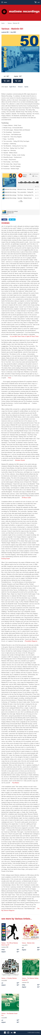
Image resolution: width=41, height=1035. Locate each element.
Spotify (26, 86)
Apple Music (12, 86)
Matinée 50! (13, 216)
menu (5, 2)
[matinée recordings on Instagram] (8, 1033)
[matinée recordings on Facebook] (5, 1033)
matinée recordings (35, 1032)
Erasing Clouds (5, 558)
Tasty (9, 377)
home (2, 23)
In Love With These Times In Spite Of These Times (24, 336)
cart (38, 2)
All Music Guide (26, 497)
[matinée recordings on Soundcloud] (11, 1033)
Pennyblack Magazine (31, 641)
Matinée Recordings (5, 216)
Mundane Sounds (20, 460)
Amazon (20, 86)
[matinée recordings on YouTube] (15, 1033)
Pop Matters (15, 782)
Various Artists (22, 919)
